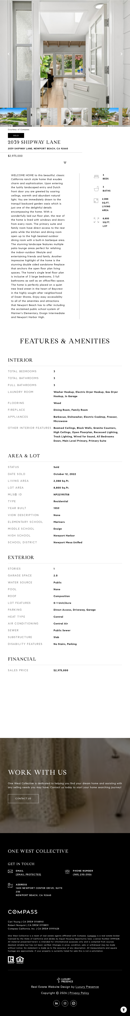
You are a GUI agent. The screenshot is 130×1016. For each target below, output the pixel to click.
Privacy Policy (79, 993)
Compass (91, 936)
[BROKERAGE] (73, 1003)
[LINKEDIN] (56, 1003)
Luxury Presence (87, 987)
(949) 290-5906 (82, 874)
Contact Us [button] (23, 798)
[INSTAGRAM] (65, 1003)
